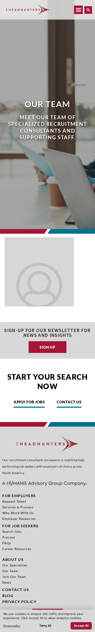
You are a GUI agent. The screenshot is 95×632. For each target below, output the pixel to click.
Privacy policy (11, 625)
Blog (7, 595)
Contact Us (15, 589)
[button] (88, 10)
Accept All (81, 625)
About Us (13, 559)
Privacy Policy (19, 601)
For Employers (19, 495)
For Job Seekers (20, 526)
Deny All (45, 625)
